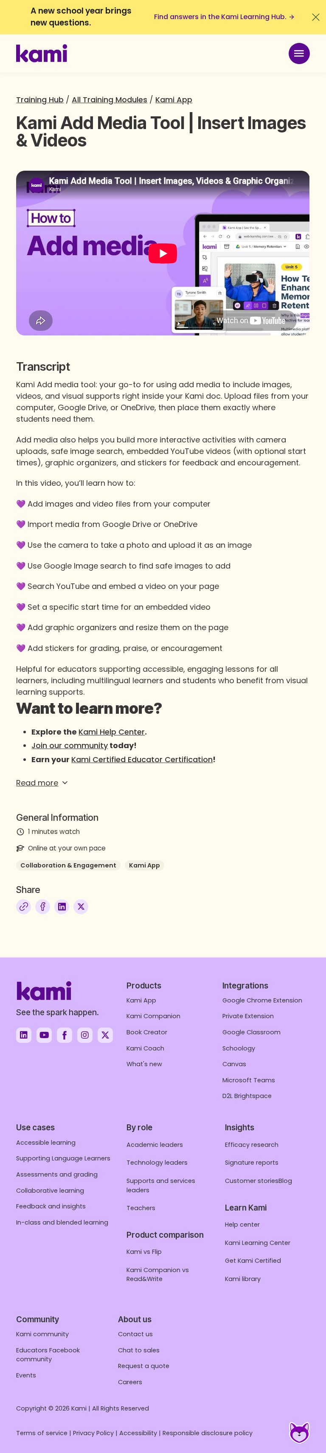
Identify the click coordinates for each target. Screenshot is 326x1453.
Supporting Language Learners (63, 1158)
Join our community (69, 745)
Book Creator (146, 1032)
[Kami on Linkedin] (23, 1035)
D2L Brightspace (247, 1096)
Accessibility (138, 1433)
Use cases (35, 1127)
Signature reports (251, 1162)
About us (135, 1319)
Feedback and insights (51, 1206)
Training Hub (40, 99)
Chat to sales (139, 1350)
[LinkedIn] (61, 906)
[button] (162, 782)
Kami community (42, 1334)
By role (139, 1127)
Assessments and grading (57, 1174)
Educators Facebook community (48, 1355)
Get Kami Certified (253, 1260)
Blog (285, 1181)
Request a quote (143, 1366)
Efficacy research (251, 1144)
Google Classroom (251, 1032)
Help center (242, 1224)
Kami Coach (145, 1048)
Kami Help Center (112, 731)
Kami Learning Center (257, 1243)
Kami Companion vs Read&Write (157, 1275)
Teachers (140, 1208)
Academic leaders (154, 1144)
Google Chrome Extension (262, 1000)
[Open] (299, 53)
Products (143, 986)
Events (26, 1375)
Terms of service (41, 1433)
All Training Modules (109, 99)
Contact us (135, 1334)
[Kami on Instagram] (85, 1035)
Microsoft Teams (248, 1080)
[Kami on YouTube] (44, 1035)
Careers (130, 1382)
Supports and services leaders (160, 1185)
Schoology (238, 1048)
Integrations (245, 986)
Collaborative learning (50, 1190)
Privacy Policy (93, 1433)
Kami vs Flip (144, 1251)
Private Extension (248, 1016)
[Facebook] (42, 906)
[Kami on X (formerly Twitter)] (105, 1035)
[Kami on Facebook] (64, 1035)
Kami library (243, 1279)
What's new (144, 1064)
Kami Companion (153, 1016)
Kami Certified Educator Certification (142, 759)
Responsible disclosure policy (208, 1433)
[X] (80, 906)
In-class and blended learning (62, 1222)
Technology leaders (157, 1162)
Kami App (173, 99)
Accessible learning (46, 1142)
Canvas (234, 1064)
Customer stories (251, 1181)
